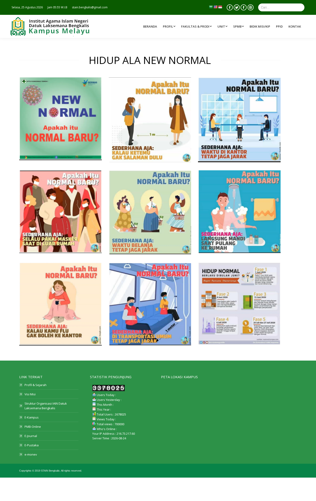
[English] (215, 7)
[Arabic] (211, 7)
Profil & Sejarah (35, 385)
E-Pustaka (32, 445)
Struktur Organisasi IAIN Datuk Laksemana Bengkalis (46, 405)
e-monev (31, 454)
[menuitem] (197, 26)
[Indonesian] (220, 7)
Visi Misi (30, 394)
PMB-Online (33, 427)
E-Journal (31, 436)
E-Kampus (32, 417)
